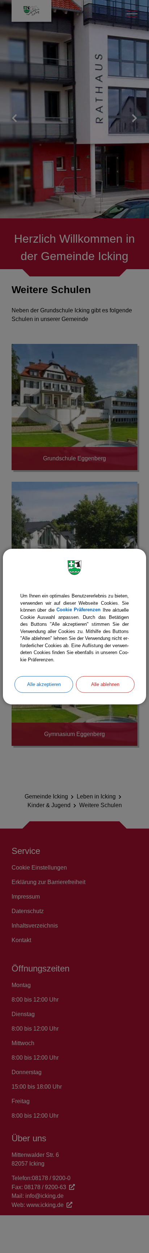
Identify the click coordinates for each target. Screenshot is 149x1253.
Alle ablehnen (105, 684)
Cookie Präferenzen (78, 610)
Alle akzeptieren (44, 684)
